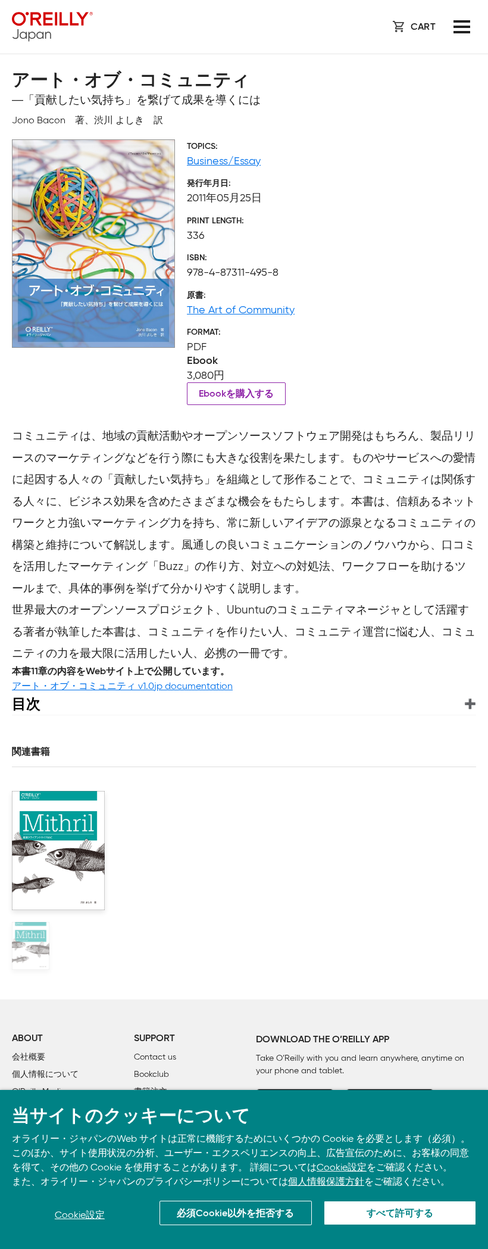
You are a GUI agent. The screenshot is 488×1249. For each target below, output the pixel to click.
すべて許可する (400, 1214)
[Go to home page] (52, 27)
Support (154, 1039)
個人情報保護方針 (326, 1181)
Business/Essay (224, 160)
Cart (423, 27)
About (27, 1039)
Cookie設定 (342, 1167)
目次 (26, 704)
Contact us (155, 1057)
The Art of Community (241, 309)
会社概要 (28, 1057)
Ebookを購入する (236, 394)
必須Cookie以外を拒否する (235, 1214)
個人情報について (45, 1074)
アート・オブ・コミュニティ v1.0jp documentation (122, 686)
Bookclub (151, 1074)
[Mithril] (30, 946)
